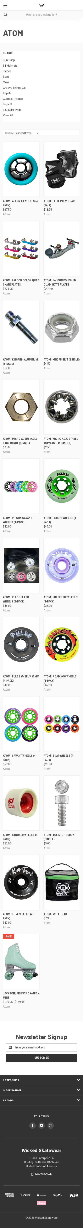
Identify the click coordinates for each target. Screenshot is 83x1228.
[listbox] (27, 133)
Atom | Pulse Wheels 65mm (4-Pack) (21, 679)
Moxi (6, 82)
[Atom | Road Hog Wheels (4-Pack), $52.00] (62, 644)
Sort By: (9, 133)
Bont (6, 76)
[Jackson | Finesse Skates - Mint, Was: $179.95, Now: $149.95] (21, 961)
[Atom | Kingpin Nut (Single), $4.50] (62, 328)
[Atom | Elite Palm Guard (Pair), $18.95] (62, 169)
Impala (7, 93)
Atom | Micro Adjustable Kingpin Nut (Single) (20, 441)
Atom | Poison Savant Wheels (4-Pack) (17, 520)
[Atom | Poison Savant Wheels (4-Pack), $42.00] (21, 486)
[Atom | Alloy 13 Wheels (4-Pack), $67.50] (21, 169)
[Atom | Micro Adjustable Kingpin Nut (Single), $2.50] (21, 407)
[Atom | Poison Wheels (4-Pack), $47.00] (62, 486)
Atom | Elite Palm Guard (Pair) (60, 203)
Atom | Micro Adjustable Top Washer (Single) (61, 441)
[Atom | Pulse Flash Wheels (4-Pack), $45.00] (21, 565)
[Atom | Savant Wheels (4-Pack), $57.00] (21, 724)
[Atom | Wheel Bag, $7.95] (62, 882)
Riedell (7, 71)
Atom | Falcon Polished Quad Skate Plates (60, 283)
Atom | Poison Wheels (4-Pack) (60, 520)
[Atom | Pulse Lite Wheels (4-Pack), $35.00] (62, 565)
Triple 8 (7, 104)
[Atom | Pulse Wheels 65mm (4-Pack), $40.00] (21, 644)
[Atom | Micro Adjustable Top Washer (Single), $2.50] (62, 407)
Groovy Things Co (14, 87)
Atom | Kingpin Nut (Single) (62, 359)
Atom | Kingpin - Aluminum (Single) (20, 362)
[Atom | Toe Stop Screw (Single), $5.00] (62, 803)
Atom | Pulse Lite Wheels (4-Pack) (61, 599)
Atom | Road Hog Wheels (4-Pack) (60, 679)
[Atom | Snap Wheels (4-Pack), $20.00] (62, 724)
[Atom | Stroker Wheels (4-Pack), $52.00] (21, 803)
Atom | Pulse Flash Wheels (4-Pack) (16, 599)
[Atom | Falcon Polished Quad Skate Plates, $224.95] (62, 248)
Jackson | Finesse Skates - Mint (21, 996)
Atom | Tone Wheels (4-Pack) (18, 916)
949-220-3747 (43, 1174)
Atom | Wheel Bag (55, 914)
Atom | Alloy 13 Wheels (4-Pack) (21, 203)
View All (8, 115)
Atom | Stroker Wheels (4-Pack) (21, 837)
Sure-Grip (9, 60)
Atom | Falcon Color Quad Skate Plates (21, 283)
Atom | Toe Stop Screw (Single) (59, 837)
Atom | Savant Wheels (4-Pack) (20, 758)
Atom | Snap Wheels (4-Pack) (59, 758)
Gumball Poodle (13, 99)
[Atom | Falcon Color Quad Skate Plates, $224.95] (21, 248)
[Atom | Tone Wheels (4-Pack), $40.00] (21, 882)
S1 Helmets (10, 65)
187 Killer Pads (12, 110)
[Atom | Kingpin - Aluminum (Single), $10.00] (21, 328)
